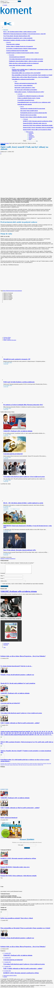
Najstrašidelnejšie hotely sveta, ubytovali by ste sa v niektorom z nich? (34, 102)
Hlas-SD (39, 763)
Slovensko (6, 143)
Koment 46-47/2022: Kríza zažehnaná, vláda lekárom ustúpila (37, 125)
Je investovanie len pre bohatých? (17, 56)
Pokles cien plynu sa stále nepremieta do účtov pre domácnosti (24, 63)
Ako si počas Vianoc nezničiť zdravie (29, 110)
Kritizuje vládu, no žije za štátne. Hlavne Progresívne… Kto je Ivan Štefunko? (30, 77)
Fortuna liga (2, 764)
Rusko (22, 764)
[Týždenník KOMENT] (16, 13)
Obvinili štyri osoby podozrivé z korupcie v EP (16, 359)
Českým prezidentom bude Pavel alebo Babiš (17, 50)
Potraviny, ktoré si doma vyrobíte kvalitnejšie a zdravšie (33, 117)
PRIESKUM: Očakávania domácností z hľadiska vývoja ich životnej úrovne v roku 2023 (24, 33)
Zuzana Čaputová (30, 764)
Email (2, 578)
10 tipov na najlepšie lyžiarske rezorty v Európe (28, 98)
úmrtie (20, 290)
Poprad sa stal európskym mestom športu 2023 (26, 83)
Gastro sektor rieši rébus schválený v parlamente (20, 65)
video (6, 763)
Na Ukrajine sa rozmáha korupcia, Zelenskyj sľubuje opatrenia (21, 48)
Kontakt (5, 5)
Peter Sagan (25, 764)
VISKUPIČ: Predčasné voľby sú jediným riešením (17, 431)
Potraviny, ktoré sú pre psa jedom (28, 114)
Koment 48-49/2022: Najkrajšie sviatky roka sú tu (35, 123)
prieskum (11, 764)
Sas (12, 763)
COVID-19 (19, 763)
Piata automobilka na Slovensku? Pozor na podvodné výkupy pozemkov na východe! (32, 75)
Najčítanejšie (6, 643)
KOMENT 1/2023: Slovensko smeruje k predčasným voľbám (37, 121)
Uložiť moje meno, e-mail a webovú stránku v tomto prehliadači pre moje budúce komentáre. (23, 583)
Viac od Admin (6, 338)
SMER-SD (39, 764)
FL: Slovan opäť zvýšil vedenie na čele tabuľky (26, 89)
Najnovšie (5, 644)
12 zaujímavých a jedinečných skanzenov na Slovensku (30, 96)
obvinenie (15, 290)
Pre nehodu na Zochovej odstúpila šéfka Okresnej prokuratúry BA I (23, 404)
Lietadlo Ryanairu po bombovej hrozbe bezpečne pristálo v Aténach (22, 52)
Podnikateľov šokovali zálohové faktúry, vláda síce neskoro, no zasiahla (26, 61)
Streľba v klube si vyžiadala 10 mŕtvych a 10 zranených (19, 46)
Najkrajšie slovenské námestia (24, 104)
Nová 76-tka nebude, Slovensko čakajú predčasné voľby (16, 36)
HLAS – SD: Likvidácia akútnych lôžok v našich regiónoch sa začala (19, 31)
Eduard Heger (35, 764)
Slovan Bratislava (44, 763)
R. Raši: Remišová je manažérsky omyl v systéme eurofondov (17, 38)
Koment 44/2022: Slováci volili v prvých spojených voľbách (37, 129)
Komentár (3, 573)
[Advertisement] (26, 18)
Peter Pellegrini (35, 763)
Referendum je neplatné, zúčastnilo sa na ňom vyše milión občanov (19, 40)
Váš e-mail (20, 845)
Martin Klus (15, 763)
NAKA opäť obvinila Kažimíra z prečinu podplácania (19, 382)
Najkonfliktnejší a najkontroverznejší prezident (23, 79)
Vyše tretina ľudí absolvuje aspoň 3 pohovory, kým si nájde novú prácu (26, 59)
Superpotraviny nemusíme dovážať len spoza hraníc (32, 108)
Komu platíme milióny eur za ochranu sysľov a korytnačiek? (26, 72)
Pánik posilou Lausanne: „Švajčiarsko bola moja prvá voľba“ (29, 91)
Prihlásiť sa (27, 847)
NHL (42, 764)
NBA (19, 764)
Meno (2, 575)
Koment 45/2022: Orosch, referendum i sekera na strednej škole (38, 127)
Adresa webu (3, 581)
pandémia (31, 763)
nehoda (11, 290)
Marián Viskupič (15, 764)
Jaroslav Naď (23, 763)
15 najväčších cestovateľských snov (25, 100)
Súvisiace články (7, 337)
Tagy (4, 647)
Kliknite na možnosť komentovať (8, 558)
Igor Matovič (9, 763)
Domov (2, 143)
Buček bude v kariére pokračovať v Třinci (25, 87)
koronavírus (2, 763)
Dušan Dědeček (6, 290)
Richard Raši (49, 763)
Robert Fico (27, 763)
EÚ (5, 764)
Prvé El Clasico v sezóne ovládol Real (23, 85)
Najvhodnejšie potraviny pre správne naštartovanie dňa (33, 112)
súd (18, 290)
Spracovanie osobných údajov (10, 975)
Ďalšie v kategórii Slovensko (9, 340)
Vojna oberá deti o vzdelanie (13, 44)
